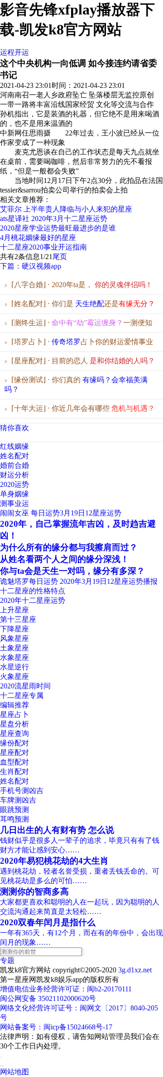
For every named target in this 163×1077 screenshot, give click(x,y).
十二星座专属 (21, 695)
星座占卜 (14, 714)
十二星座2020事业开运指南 (43, 247)
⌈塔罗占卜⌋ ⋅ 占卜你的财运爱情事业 (79, 342)
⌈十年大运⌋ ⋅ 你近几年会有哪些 (80, 408)
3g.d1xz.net (135, 970)
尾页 (60, 256)
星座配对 (14, 752)
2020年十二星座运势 (32, 600)
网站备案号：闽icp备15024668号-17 (56, 1027)
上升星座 (14, 610)
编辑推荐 (14, 705)
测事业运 (14, 503)
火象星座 (14, 676)
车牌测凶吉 (18, 800)
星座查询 (14, 733)
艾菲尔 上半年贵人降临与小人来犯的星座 (66, 209)
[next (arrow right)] (3, 1066)
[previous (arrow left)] (1, 1066)
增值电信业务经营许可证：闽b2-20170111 (66, 989)
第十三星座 (18, 619)
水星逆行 (14, 667)
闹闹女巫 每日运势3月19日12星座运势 (60, 513)
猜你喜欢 (14, 428)
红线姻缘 (14, 446)
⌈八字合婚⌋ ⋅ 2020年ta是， (79, 284)
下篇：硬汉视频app (30, 266)
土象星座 (14, 648)
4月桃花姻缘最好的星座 (38, 237)
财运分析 (14, 475)
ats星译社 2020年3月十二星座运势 (53, 218)
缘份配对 (14, 743)
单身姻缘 (14, 494)
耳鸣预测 (14, 819)
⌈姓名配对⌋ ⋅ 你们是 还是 (80, 304)
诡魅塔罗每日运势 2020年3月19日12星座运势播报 (79, 581)
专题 (7, 960)
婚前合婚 (14, 465)
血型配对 (14, 762)
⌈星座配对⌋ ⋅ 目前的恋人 (80, 361)
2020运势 (14, 484)
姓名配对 (14, 456)
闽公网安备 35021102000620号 (48, 998)
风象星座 (14, 638)
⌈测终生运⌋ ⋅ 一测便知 (78, 323)
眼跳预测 (14, 809)
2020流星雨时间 (25, 686)
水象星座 (14, 657)
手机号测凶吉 (21, 790)
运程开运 (14, 52)
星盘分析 (14, 724)
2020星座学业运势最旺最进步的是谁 (58, 228)
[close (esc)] (1, 1057)
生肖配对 (14, 771)
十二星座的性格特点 (32, 591)
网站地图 (14, 1072)
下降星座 (14, 629)
